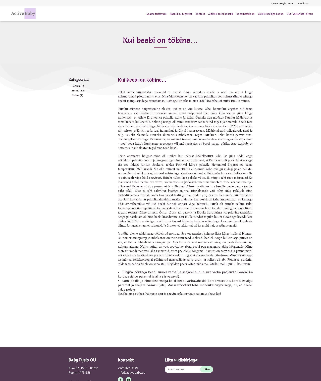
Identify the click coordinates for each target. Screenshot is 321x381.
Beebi (75, 85)
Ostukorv (303, 3)
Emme (75, 90)
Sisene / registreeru (282, 3)
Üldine (75, 95)
